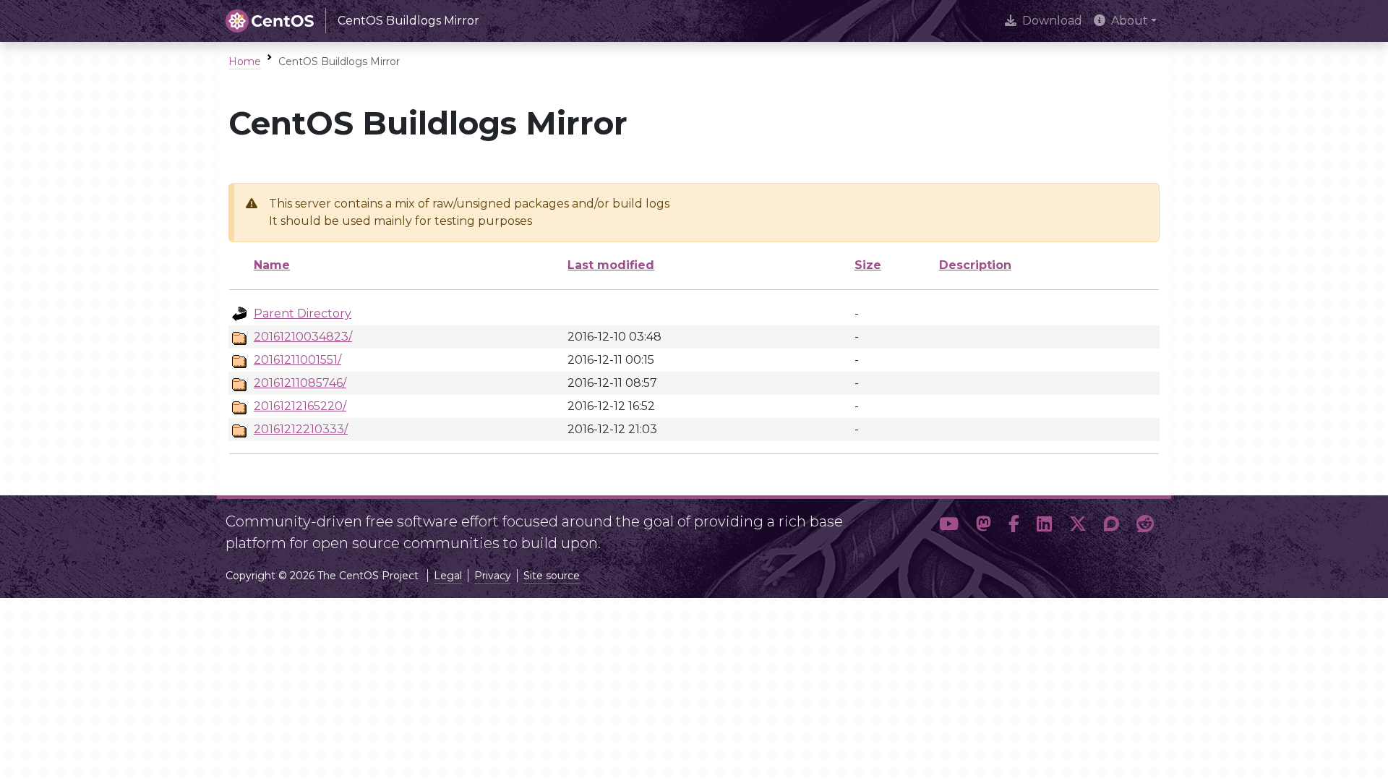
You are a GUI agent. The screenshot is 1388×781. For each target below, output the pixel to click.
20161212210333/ (301, 429)
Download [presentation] (1052, 20)
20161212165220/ (300, 406)
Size (867, 265)
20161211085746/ (300, 383)
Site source (551, 575)
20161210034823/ (303, 336)
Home (244, 61)
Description (975, 265)
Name (272, 265)
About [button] (1129, 20)
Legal (448, 575)
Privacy (492, 575)
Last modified (610, 265)
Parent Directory (302, 313)
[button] (948, 526)
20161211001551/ (297, 360)
